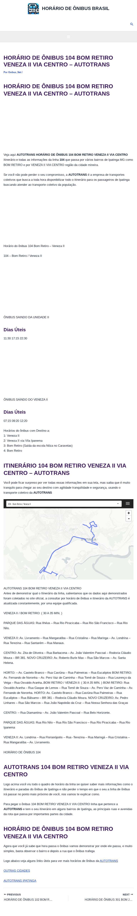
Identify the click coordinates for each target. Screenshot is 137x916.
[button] (131, 24)
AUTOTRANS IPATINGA (20, 880)
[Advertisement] (68, 126)
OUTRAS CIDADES (17, 870)
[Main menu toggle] (68, 37)
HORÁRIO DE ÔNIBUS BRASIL (75, 8)
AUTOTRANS (109, 861)
